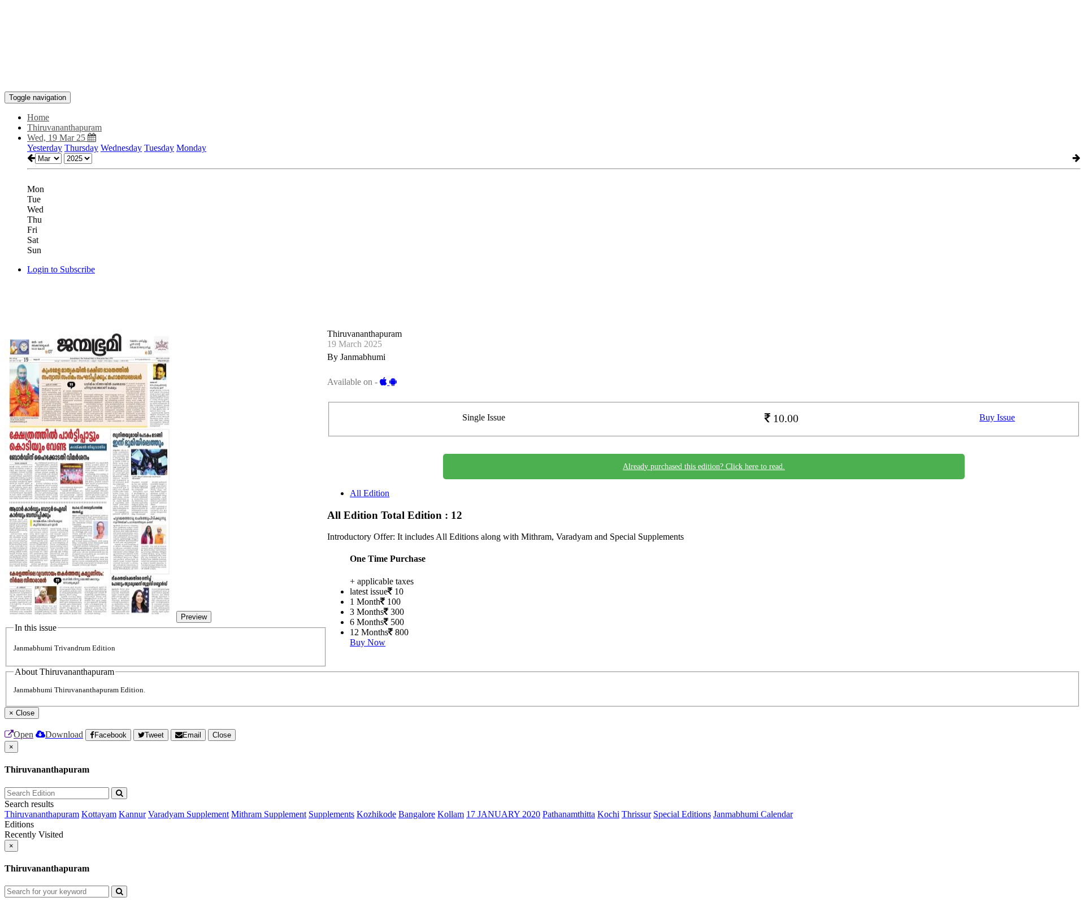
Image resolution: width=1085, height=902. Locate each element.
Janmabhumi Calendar (753, 814)
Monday (191, 148)
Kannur (132, 814)
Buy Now (367, 642)
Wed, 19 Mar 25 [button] (57, 137)
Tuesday (159, 148)
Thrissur (636, 814)
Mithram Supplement (268, 814)
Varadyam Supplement (188, 814)
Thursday (81, 148)
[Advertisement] (210, 30)
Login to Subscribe (61, 269)
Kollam (450, 814)
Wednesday (121, 148)
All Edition (369, 493)
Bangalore (416, 814)
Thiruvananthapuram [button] (64, 127)
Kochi (608, 814)
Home (38, 117)
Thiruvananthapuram (42, 814)
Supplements (331, 814)
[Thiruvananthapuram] (542, 74)
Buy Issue (997, 417)
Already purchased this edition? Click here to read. (704, 466)
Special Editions (682, 814)
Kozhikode (376, 814)
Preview (194, 617)
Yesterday (44, 148)
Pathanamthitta (568, 814)
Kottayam (98, 814)
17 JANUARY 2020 (503, 814)
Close (221, 735)
